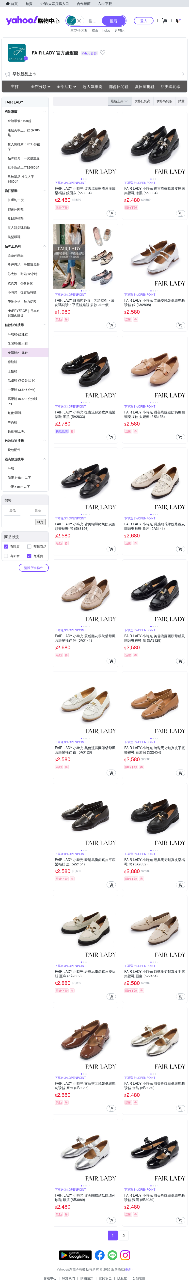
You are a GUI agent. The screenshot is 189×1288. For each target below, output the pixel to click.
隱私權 (122, 1278)
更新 (128, 1269)
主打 (15, 86)
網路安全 (105, 1278)
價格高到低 (164, 101)
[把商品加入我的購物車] (111, 213)
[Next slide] (114, 144)
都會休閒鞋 (118, 86)
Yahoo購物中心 (33, 21)
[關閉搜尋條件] (79, 21)
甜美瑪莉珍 (170, 86)
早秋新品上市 (24, 74)
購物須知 (86, 1278)
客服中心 (50, 1278)
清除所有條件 (33, 567)
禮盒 (95, 30)
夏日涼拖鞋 (145, 86)
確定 (40, 521)
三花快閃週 (79, 30)
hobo (106, 30)
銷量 (181, 101)
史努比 (119, 30)
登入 (143, 20)
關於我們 (68, 1278)
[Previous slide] (56, 144)
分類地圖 (139, 1278)
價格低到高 (142, 101)
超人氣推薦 (92, 86)
